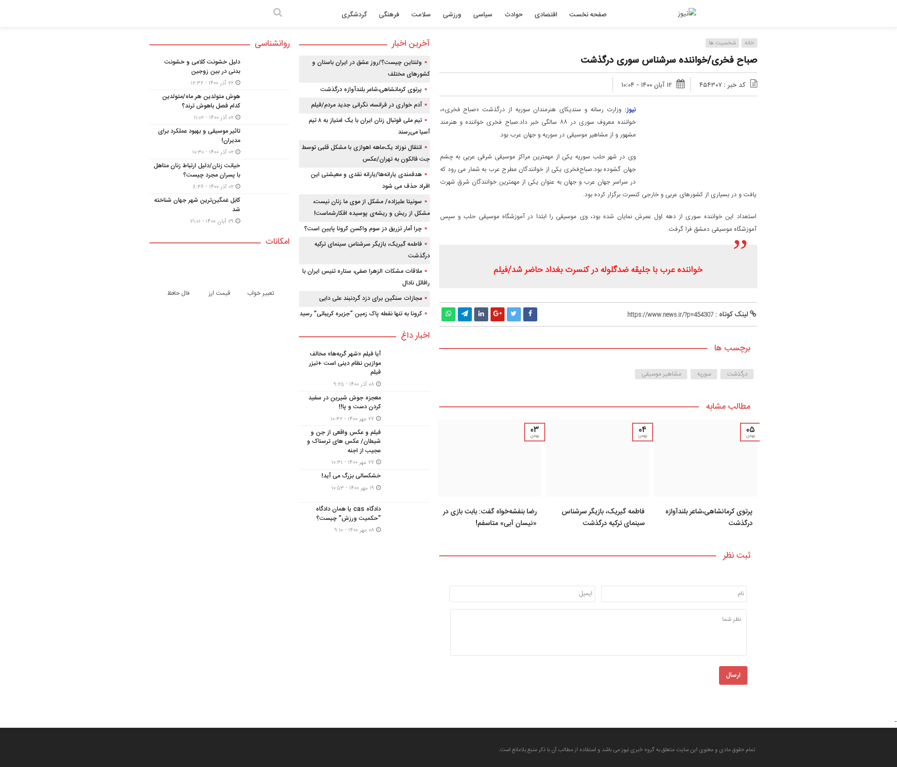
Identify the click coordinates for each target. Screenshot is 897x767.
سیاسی (482, 15)
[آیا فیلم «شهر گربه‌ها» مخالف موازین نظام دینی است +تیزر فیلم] (364, 369)
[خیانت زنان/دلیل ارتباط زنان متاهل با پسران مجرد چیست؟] (220, 176)
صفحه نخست (588, 15)
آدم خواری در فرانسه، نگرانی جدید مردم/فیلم (366, 105)
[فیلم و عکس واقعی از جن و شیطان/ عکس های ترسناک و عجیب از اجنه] (364, 447)
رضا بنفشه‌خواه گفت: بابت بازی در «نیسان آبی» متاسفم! (490, 517)
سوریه (704, 374)
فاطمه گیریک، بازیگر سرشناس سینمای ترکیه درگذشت (603, 517)
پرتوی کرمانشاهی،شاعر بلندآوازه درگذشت (371, 90)
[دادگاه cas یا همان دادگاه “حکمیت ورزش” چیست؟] (364, 518)
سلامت (421, 15)
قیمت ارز (219, 293)
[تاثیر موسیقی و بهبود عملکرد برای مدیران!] (220, 142)
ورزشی (452, 15)
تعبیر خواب (260, 293)
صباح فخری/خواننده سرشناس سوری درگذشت (669, 60)
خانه (749, 43)
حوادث (513, 15)
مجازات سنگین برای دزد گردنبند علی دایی (370, 298)
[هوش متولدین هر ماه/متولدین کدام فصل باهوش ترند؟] (220, 107)
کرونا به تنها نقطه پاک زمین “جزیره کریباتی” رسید (360, 314)
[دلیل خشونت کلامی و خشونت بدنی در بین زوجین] (220, 73)
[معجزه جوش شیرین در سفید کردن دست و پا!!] (364, 408)
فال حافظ (178, 293)
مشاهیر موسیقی (661, 374)
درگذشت (737, 374)
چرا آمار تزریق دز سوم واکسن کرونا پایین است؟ (363, 229)
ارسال (733, 675)
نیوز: (630, 109)
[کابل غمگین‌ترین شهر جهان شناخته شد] (220, 210)
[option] (705, 476)
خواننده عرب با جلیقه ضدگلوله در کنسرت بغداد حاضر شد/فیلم (598, 270)
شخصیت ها (722, 43)
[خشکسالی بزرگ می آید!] (364, 485)
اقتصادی (545, 15)
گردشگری (354, 15)
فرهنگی (389, 15)
